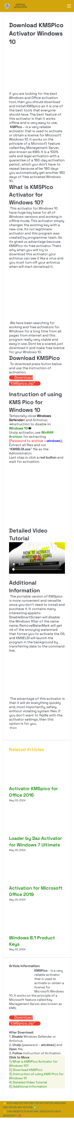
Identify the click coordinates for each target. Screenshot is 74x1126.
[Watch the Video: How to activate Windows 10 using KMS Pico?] (37, 558)
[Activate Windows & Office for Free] (19, 6)
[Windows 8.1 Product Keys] (37, 932)
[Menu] (69, 7)
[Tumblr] (10, 732)
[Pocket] (11, 732)
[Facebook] (0, 1119)
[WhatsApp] (1, 1119)
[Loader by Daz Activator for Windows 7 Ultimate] (37, 833)
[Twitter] (9, 732)
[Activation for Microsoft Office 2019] (37, 882)
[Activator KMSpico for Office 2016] (37, 783)
